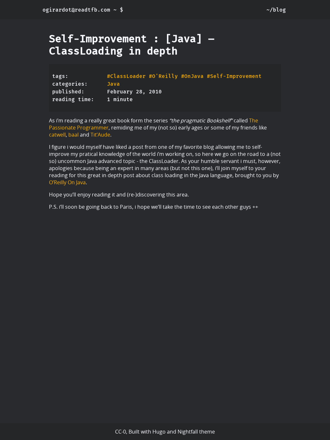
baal (73, 134)
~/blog (276, 10)
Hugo (159, 431)
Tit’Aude (100, 134)
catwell (57, 134)
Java (113, 84)
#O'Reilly (163, 76)
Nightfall (188, 431)
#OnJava (192, 76)
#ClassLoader (126, 76)
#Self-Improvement (234, 76)
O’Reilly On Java (67, 182)
